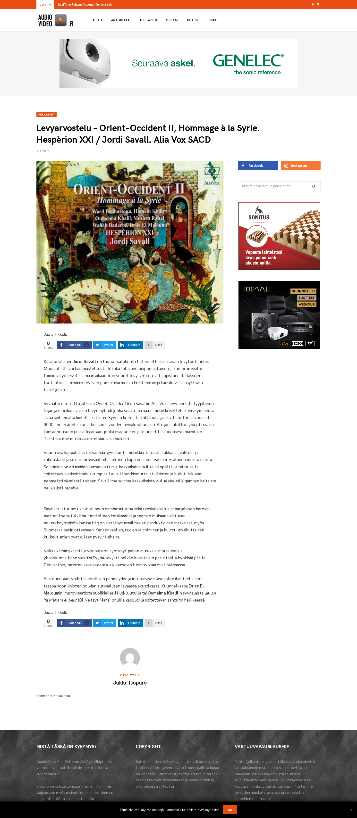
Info (213, 20)
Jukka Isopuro (130, 682)
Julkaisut (148, 20)
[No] (350, 809)
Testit (97, 20)
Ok (230, 810)
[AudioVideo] (55, 20)
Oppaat (172, 20)
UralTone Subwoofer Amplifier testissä (85, 5)
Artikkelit (121, 20)
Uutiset (194, 20)
